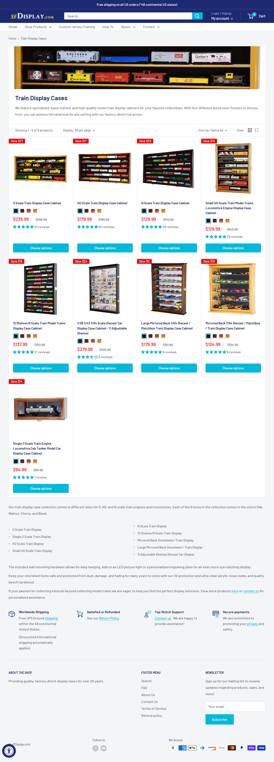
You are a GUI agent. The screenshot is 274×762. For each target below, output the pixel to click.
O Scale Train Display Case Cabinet (37, 203)
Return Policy (109, 618)
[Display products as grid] (250, 130)
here (235, 591)
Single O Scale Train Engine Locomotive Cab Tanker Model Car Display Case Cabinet (37, 448)
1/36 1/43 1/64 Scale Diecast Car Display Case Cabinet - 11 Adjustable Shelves (102, 328)
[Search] (197, 15)
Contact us (163, 618)
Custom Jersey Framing (77, 27)
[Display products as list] (257, 130)
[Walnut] (29, 211)
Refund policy (151, 715)
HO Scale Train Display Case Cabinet (102, 203)
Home (13, 27)
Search (146, 681)
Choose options (41, 248)
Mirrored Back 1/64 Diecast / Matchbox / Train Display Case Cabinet (233, 325)
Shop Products (36, 27)
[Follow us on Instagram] (95, 748)
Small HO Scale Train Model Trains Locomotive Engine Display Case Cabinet (229, 208)
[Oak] (35, 211)
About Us (148, 695)
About (126, 27)
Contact (149, 27)
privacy (252, 624)
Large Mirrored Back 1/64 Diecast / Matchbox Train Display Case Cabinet (167, 325)
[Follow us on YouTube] (104, 748)
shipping (51, 618)
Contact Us (149, 701)
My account (220, 18)
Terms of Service (154, 708)
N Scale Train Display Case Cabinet (165, 203)
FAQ (144, 688)
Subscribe (219, 719)
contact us (251, 591)
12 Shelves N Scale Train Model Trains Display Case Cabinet (39, 325)
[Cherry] (22, 211)
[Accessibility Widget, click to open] (9, 751)
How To (108, 27)
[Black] (16, 211)
